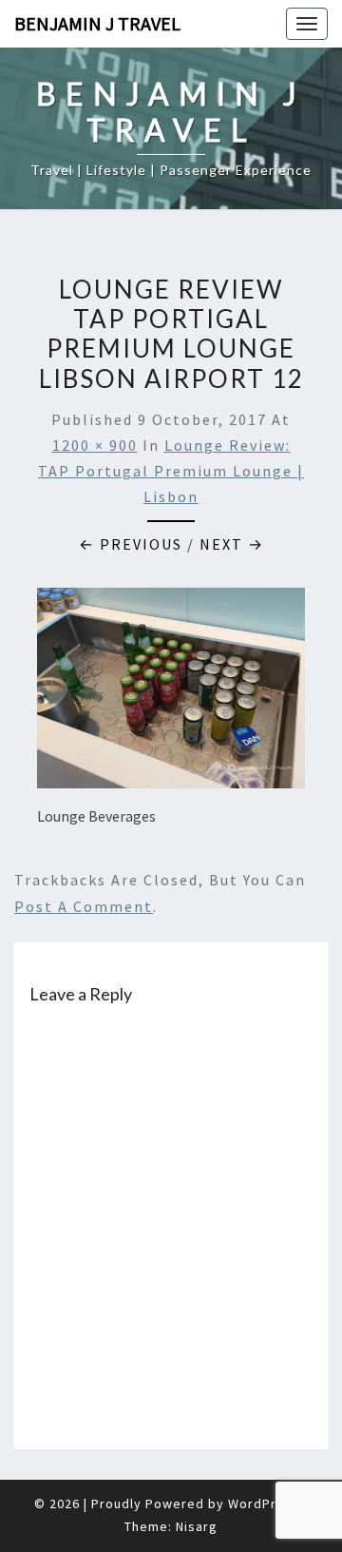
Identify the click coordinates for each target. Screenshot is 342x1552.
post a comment (83, 906)
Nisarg (197, 1526)
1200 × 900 (95, 445)
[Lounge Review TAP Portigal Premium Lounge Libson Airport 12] (171, 693)
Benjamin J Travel (97, 23)
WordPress (264, 1503)
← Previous (130, 543)
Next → (232, 543)
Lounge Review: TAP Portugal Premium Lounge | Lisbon (171, 471)
